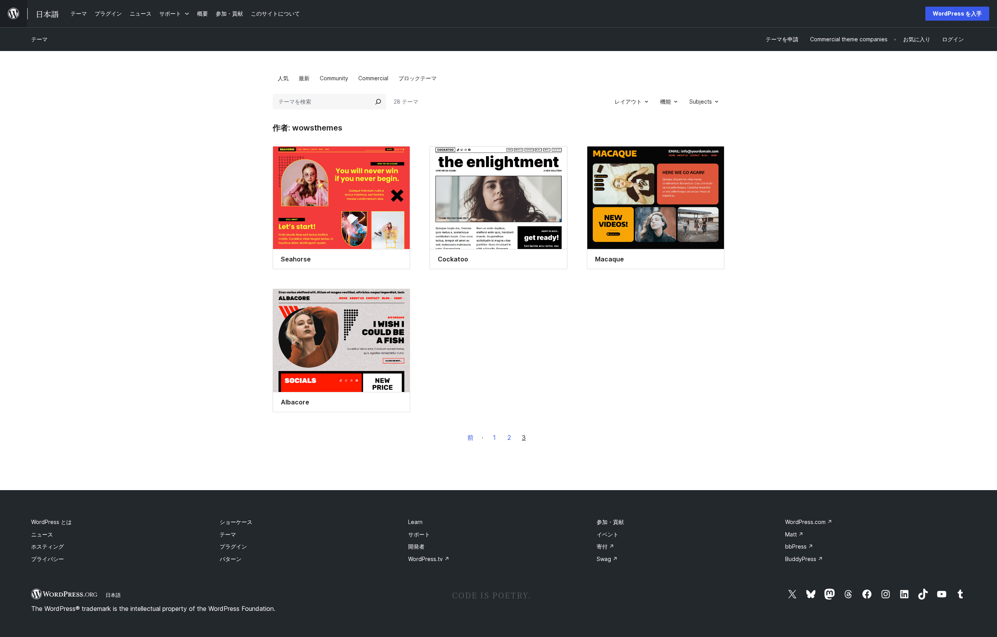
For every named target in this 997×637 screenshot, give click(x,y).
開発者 (416, 546)
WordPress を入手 (957, 13)
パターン (230, 559)
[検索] (378, 101)
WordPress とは (51, 522)
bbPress (799, 546)
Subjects (700, 101)
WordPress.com (808, 522)
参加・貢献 (610, 522)
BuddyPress (804, 559)
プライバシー (47, 559)
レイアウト (628, 101)
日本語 (113, 595)
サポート (419, 534)
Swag (607, 559)
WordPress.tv (428, 559)
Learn (415, 522)
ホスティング (47, 546)
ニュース (42, 534)
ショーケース (236, 522)
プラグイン (233, 546)
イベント (607, 534)
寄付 (605, 546)
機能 (665, 101)
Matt (794, 534)
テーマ (39, 39)
